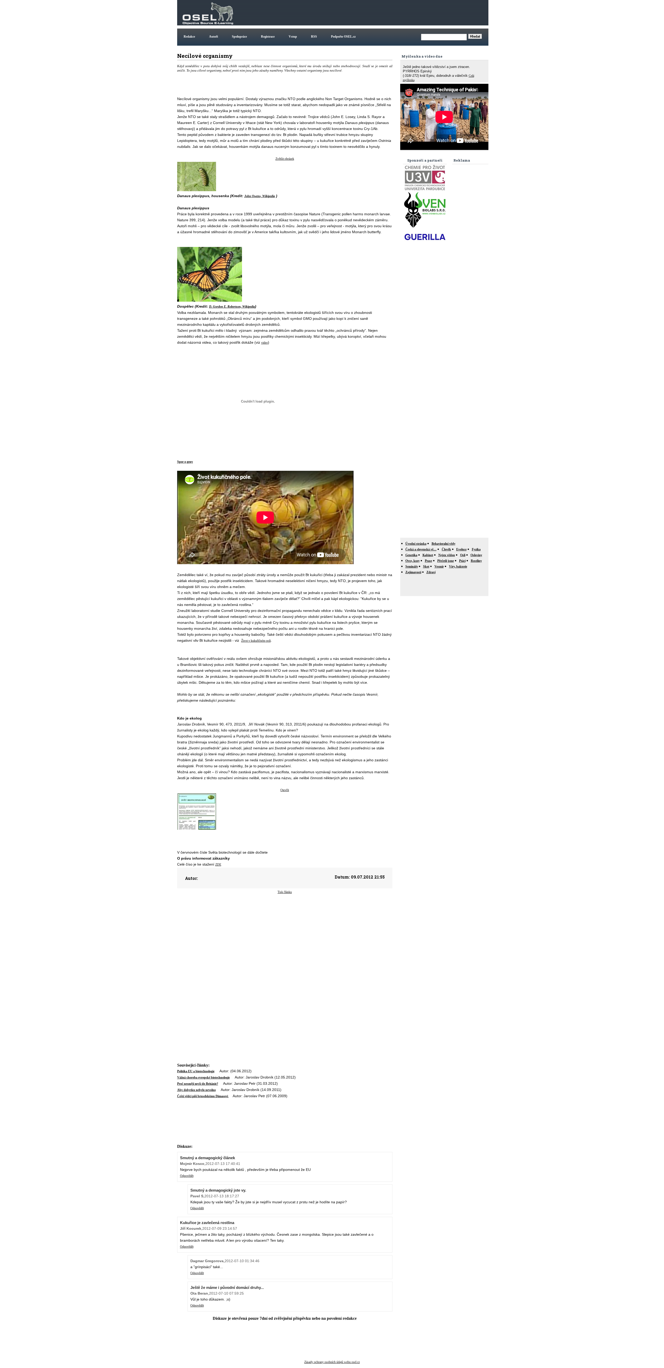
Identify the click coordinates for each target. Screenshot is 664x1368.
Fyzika (476, 549)
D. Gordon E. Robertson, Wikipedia (232, 306)
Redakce (189, 36)
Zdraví (430, 572)
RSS (314, 36)
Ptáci (462, 561)
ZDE (218, 864)
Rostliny (476, 561)
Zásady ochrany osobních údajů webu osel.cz (332, 1362)
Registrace (268, 36)
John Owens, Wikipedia (259, 196)
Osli (462, 555)
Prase (428, 561)
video (264, 342)
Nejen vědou (446, 555)
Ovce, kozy (412, 561)
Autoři (213, 36)
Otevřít (284, 790)
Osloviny (476, 555)
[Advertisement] (393, 12)
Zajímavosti (413, 572)
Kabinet (428, 555)
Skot (426, 566)
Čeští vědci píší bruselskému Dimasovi (203, 1096)
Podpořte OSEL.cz (343, 36)
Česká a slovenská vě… (421, 549)
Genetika (411, 555)
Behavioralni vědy (443, 543)
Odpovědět (186, 1176)
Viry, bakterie (458, 566)
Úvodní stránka (415, 543)
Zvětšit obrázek (284, 159)
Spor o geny (185, 462)
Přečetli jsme (445, 561)
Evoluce (461, 549)
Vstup (293, 36)
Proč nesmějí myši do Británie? (197, 1084)
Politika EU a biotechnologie (196, 1071)
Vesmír (439, 566)
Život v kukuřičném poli (256, 640)
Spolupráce (239, 36)
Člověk (446, 549)
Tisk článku (285, 892)
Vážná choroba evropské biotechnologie (203, 1077)
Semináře (411, 566)
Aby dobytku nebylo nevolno (196, 1090)
